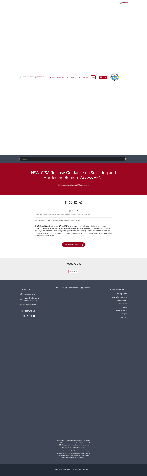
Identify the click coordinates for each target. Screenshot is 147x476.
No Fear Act (122, 304)
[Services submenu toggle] (80, 77)
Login (104, 77)
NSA (64, 220)
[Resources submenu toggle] (67, 77)
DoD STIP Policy (121, 310)
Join (93, 77)
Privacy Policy (121, 294)
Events (85, 77)
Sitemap (123, 317)
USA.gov (123, 314)
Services (73, 77)
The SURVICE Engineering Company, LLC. (78, 469)
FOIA (124, 307)
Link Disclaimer (121, 300)
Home (60, 185)
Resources (60, 77)
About (52, 77)
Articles (67, 185)
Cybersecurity (73, 271)
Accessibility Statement (118, 297)
